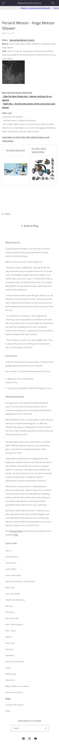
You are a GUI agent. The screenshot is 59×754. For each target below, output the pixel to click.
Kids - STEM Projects (14, 624)
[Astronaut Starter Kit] (16, 176)
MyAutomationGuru (25, 752)
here (16, 534)
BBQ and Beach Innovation (17, 686)
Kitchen (8, 637)
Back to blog (31, 225)
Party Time (10, 643)
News (7, 711)
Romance (9, 649)
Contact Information (14, 705)
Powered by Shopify (40, 752)
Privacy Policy (15, 531)
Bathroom (10, 587)
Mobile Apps (10, 674)
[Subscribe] (45, 728)
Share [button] (7, 214)
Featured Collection (14, 692)
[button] (3, 3)
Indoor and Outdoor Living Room (20, 581)
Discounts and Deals (14, 661)
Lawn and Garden (13, 575)
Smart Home (11, 563)
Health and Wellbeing (15, 600)
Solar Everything (12, 593)
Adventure (10, 680)
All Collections (12, 556)
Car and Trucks (12, 618)
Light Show (54, 8)
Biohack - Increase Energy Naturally (31, 8)
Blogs (7, 698)
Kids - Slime (10, 630)
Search (8, 550)
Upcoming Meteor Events (22, 40)
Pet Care (9, 606)
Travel (8, 667)
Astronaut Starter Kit (15, 150)
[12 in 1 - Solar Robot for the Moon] (43, 182)
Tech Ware (9, 655)
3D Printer (10, 612)
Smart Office (10, 569)
